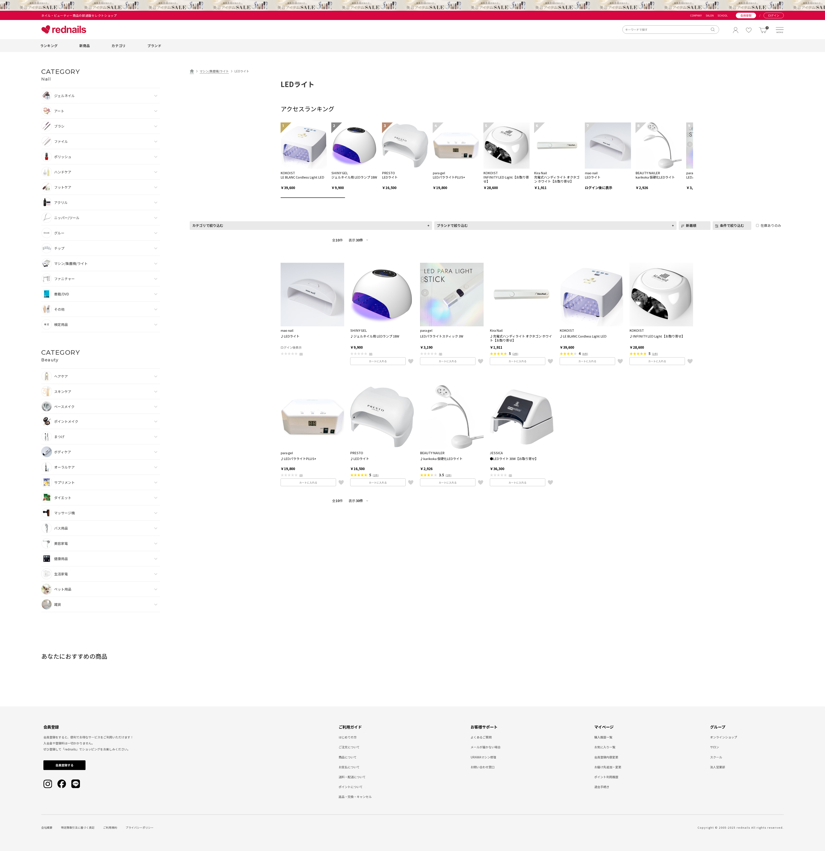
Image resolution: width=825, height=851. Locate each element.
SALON (710, 15)
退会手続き (601, 787)
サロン (714, 747)
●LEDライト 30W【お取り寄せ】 (514, 459)
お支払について (349, 767)
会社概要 (46, 827)
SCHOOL (723, 15)
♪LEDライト (290, 336)
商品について (348, 757)
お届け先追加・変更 (607, 767)
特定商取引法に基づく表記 (78, 827)
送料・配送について (352, 777)
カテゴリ (118, 45)
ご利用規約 (110, 827)
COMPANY (696, 15)
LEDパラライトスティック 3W (441, 336)
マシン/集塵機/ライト (214, 71)
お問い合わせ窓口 (483, 767)
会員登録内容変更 (606, 757)
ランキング (49, 45)
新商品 (84, 45)
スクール (716, 757)
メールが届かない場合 (486, 747)
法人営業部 (717, 767)
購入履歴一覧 (603, 737)
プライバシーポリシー (140, 827)
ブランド (154, 45)
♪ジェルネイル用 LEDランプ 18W (374, 336)
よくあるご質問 (481, 737)
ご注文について (349, 747)
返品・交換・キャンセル (355, 796)
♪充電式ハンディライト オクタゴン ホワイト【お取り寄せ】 (521, 338)
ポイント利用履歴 (606, 777)
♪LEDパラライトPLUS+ (298, 459)
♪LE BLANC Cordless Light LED (583, 336)
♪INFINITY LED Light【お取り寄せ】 (657, 336)
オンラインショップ (723, 737)
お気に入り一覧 (604, 747)
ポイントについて (351, 787)
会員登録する (64, 765)
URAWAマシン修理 (483, 757)
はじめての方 (348, 737)
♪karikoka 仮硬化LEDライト (441, 459)
